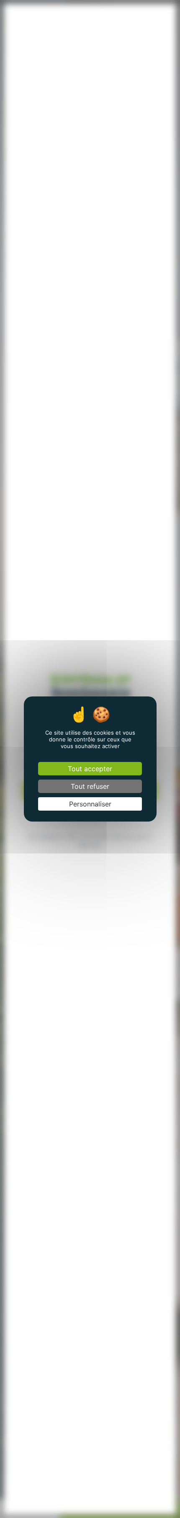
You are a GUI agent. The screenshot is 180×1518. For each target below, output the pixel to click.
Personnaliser (90, 804)
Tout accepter (90, 768)
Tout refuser (90, 786)
